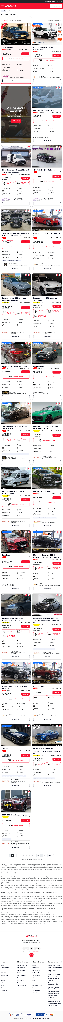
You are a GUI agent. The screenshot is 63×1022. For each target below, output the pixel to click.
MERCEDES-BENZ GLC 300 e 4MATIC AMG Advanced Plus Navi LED (46, 751)
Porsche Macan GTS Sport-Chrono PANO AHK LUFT (13, 619)
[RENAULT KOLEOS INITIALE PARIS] (16, 352)
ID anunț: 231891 (55, 172)
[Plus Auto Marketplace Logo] (10, 6)
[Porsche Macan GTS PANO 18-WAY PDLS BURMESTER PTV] (47, 413)
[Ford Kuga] (16, 541)
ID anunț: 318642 (55, 51)
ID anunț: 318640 (24, 302)
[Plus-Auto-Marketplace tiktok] (35, 948)
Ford (2, 978)
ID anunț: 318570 (55, 238)
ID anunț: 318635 (24, 622)
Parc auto (35, 988)
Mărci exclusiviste (22, 965)
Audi (2, 970)
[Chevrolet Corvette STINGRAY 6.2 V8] (47, 220)
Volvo (2, 983)
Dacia (2, 988)
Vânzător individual (39, 392)
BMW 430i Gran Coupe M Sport (14, 815)
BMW (2, 965)
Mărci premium (21, 967)
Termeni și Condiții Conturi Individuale (53, 988)
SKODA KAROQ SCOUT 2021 (44, 170)
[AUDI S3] (16, 735)
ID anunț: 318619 (24, 368)
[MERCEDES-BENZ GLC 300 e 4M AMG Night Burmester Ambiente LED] (47, 604)
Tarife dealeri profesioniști (52, 971)
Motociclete (36, 973)
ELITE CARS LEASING (11, 457)
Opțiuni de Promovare (54, 965)
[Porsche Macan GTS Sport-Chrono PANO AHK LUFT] (16, 604)
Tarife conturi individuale (55, 967)
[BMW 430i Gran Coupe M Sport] (16, 801)
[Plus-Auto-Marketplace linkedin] (39, 948)
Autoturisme (36, 970)
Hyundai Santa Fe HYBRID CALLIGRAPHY (43, 48)
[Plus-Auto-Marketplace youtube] (31, 948)
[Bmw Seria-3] (16, 34)
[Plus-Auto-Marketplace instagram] (27, 948)
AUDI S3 (5, 749)
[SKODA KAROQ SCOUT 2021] (47, 156)
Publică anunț (16, 121)
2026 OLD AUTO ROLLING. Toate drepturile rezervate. (35, 1018)
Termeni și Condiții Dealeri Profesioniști (53, 992)
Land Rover (4, 990)
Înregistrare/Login (49, 1)
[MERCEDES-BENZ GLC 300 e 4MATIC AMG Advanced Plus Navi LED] (47, 735)
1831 (49, 856)
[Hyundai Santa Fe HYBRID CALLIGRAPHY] (47, 34)
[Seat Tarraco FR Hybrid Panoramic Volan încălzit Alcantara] (16, 220)
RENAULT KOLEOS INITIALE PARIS (14, 366)
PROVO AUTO (12, 392)
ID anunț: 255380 (24, 557)
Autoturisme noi (21, 985)
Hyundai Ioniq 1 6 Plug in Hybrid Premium (14, 687)
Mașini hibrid (20, 980)
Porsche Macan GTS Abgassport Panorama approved (14, 299)
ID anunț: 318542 (24, 690)
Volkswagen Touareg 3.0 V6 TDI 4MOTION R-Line (14, 427)
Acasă (3, 11)
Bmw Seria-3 (7, 47)
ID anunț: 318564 (55, 493)
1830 (45, 856)
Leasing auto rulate (37, 985)
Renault (3, 980)
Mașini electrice (21, 983)
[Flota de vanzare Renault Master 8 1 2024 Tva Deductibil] (16, 156)
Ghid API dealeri (36, 993)
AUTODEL (41, 76)
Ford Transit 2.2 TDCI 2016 (43, 110)
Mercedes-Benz (5, 967)
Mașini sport (20, 978)
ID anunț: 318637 (55, 430)
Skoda (2, 985)
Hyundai (3, 993)
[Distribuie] (26, 24)
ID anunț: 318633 (55, 755)
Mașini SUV (20, 973)
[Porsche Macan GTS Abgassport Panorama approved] (16, 284)
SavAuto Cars (37, 136)
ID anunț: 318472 (55, 688)
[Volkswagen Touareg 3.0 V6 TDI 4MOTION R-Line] (16, 413)
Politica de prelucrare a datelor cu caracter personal (54, 978)
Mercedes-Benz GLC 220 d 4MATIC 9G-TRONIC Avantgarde (46, 556)
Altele (34, 978)
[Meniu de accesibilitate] (31, 955)
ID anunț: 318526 (55, 559)
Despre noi (35, 967)
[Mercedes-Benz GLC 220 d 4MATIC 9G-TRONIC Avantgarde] (47, 541)
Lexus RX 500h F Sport (42, 491)
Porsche (3, 973)
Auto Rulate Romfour (15, 198)
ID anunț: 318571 (55, 368)
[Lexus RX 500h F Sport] (47, 478)
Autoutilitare (36, 975)
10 (38, 856)
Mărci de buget (21, 970)
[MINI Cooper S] (47, 352)
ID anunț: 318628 (55, 112)
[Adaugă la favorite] (29, 24)
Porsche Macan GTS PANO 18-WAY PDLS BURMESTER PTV (46, 427)
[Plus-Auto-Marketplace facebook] (24, 948)
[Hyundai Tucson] (47, 672)
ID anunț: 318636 (24, 495)
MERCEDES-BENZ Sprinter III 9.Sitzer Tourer (13, 492)
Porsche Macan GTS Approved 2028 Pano (45, 299)
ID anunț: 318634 (55, 624)
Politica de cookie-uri (54, 974)
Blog (33, 980)
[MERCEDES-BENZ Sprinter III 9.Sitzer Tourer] (16, 478)
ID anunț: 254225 (24, 238)
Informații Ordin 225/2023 (52, 996)
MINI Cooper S (38, 366)
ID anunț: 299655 (23, 49)
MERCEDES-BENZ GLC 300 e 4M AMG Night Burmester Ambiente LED (46, 620)
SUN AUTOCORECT (14, 263)
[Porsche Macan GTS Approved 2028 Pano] (47, 284)
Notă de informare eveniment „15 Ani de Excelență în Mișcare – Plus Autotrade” (54, 1002)
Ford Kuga (6, 555)
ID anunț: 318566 (24, 430)
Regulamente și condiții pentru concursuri (54, 983)
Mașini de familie (21, 975)
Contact (34, 983)
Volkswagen (4, 975)
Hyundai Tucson (39, 686)
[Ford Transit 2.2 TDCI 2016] (47, 97)
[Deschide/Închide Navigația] (2, 6)
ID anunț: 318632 (24, 817)
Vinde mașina (36, 990)
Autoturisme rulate (22, 988)
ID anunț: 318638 (55, 302)
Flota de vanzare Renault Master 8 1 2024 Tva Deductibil (15, 171)
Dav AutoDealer (14, 76)
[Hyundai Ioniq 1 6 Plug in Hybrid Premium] (16, 672)
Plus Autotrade (15, 331)
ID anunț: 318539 (24, 751)
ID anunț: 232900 (23, 174)
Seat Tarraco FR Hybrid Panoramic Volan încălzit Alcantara (15, 234)
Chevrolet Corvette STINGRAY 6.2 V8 (46, 234)
